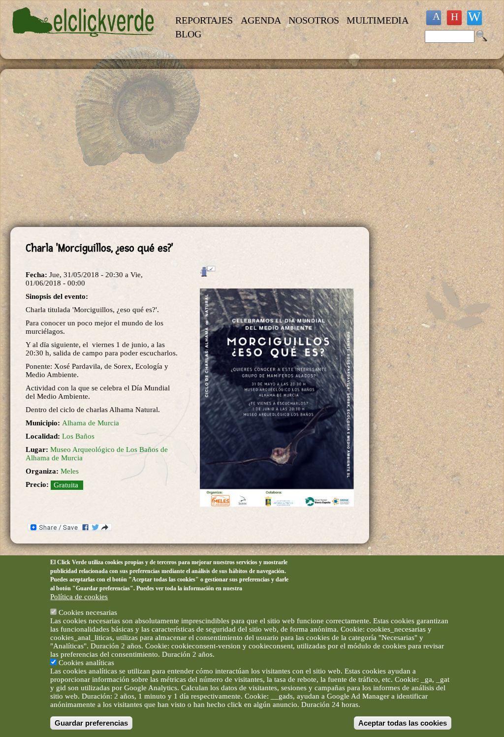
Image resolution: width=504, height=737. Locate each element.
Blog (188, 34)
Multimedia (377, 20)
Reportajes (204, 20)
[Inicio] (84, 42)
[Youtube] (454, 17)
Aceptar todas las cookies (402, 723)
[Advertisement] (189, 148)
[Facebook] (433, 17)
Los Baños (78, 436)
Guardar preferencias (91, 723)
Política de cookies (79, 597)
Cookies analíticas (86, 663)
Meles (70, 471)
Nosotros (313, 20)
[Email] (474, 17)
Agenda (261, 20)
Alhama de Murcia (90, 423)
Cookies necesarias (88, 612)
